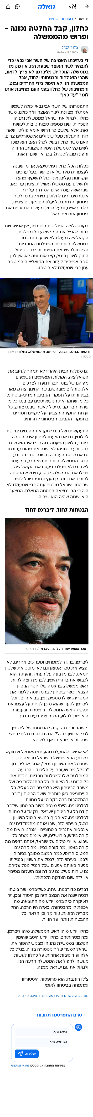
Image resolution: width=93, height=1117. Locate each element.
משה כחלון (80, 996)
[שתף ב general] (8, 6)
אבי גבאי (24, 996)
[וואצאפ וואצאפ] (17, 6)
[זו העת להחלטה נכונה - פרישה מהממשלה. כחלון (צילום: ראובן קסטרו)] (46, 319)
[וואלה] (46, 6)
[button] (72, 6)
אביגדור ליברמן (60, 996)
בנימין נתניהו (39, 996)
